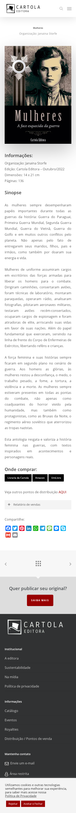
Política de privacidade (22, 686)
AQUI (62, 492)
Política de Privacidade (20, 796)
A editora (12, 658)
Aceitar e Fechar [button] (33, 804)
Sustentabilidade (17, 667)
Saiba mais (40, 600)
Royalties (11, 729)
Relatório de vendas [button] (26, 504)
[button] (69, 8)
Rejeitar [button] (13, 804)
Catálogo (11, 711)
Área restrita (19, 774)
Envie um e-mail (22, 763)
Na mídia (11, 677)
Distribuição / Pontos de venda (28, 738)
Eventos (11, 720)
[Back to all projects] (38, 562)
